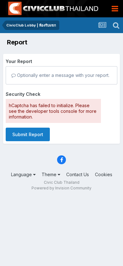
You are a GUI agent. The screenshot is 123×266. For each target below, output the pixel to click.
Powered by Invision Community (61, 188)
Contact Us (77, 174)
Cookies (103, 174)
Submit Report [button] (27, 134)
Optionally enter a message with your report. (62, 75)
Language (22, 174)
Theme (50, 174)
